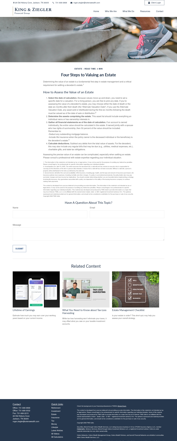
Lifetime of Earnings (24, 310)
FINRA (79, 429)
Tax (52, 420)
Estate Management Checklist (128, 310)
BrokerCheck (122, 406)
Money (54, 424)
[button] (96, 11)
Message (17, 224)
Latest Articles (57, 430)
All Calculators (57, 437)
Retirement (55, 407)
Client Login (156, 2)
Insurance (55, 417)
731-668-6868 (61, 2)
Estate (53, 414)
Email (92, 207)
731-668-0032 (24, 410)
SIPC (83, 429)
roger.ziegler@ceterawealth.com (86, 2)
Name (15, 207)
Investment (55, 411)
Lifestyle (54, 427)
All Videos (55, 433)
